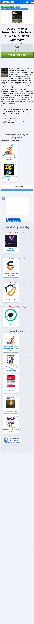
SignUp (17, 221)
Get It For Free (17, 55)
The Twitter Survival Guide (10, 411)
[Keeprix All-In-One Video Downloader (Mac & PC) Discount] (11, 240)
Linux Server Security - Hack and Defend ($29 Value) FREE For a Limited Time (10, 347)
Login (10, 221)
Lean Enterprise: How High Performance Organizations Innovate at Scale (11, 368)
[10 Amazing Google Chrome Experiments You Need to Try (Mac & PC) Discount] (9, 169)
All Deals (17, 6)
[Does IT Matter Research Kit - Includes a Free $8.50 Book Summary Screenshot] (4, 72)
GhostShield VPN (11, 300)
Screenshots (17, 51)
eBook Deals (17, 331)
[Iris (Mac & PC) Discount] (11, 314)
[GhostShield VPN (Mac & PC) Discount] (11, 289)
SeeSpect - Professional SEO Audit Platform (11, 274)
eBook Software (23, 9)
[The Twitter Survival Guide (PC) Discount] (11, 401)
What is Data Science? (10, 391)
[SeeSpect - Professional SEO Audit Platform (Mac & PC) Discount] (11, 265)
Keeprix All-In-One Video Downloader (11, 249)
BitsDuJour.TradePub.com (7, 6)
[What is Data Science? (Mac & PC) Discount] (11, 380)
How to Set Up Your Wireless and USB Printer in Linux (11, 429)
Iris (11, 324)
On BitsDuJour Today (17, 227)
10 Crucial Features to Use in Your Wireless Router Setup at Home (9, 157)
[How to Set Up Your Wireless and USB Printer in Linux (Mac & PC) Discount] (11, 421)
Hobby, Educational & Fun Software (9, 9)
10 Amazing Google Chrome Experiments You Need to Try (9, 178)
